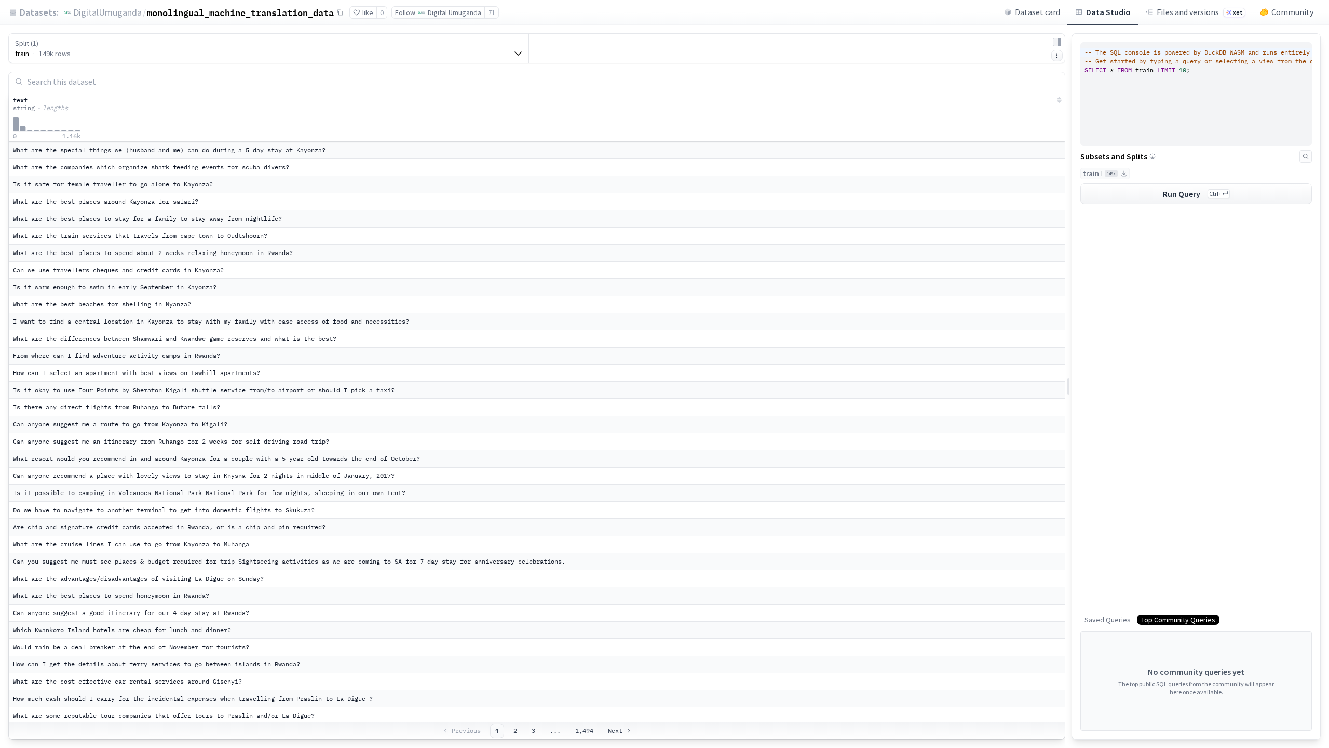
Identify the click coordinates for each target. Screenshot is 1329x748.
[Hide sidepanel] (1057, 42)
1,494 (584, 730)
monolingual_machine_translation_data (240, 12)
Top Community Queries (1178, 619)
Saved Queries (1107, 619)
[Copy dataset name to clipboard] (340, 12)
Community (1292, 12)
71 (491, 12)
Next (615, 730)
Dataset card (1037, 12)
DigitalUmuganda (107, 12)
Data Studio (1108, 12)
